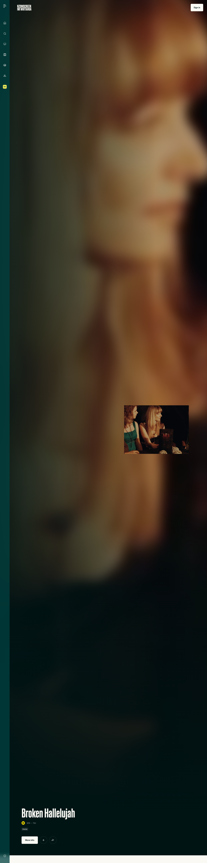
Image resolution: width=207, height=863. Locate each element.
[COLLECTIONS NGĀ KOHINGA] (5, 65)
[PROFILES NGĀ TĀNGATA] (5, 75)
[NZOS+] (5, 86)
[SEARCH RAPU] (5, 33)
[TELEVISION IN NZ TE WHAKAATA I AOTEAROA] (5, 44)
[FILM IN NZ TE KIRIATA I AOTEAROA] (5, 54)
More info (29, 840)
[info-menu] (5, 855)
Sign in (197, 7)
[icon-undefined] (43, 840)
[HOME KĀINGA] (5, 23)
